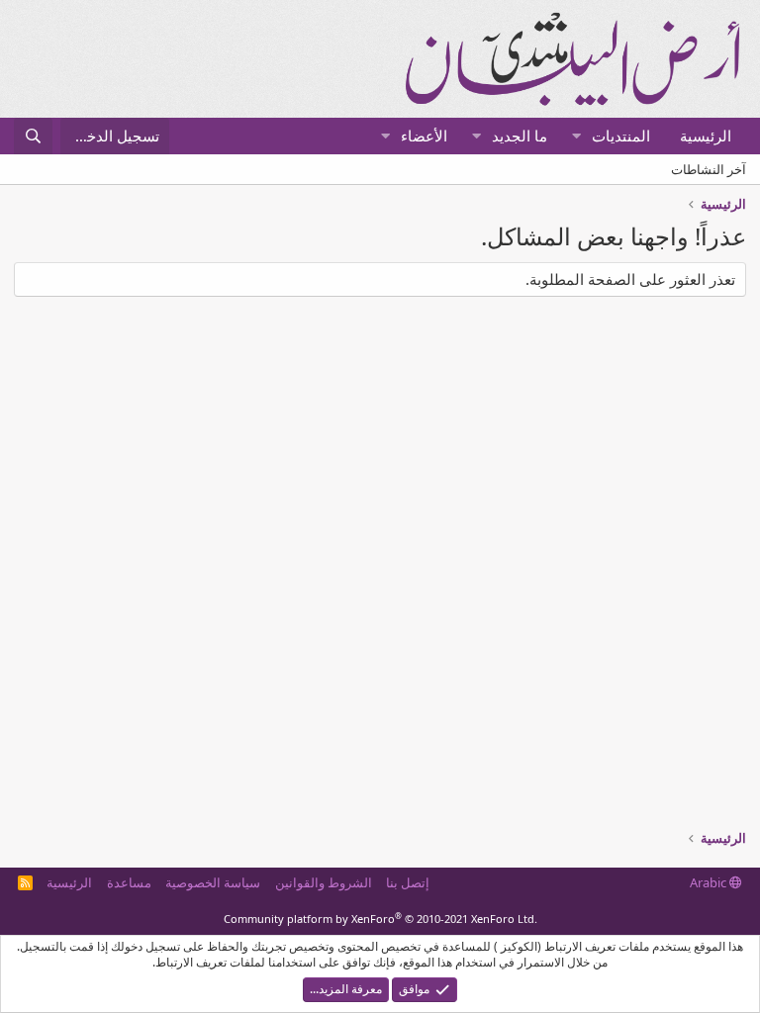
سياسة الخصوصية (212, 882)
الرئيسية (705, 135)
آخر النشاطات (708, 169)
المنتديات (621, 135)
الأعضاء (424, 135)
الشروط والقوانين (323, 882)
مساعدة (129, 882)
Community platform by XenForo (380, 918)
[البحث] (33, 136)
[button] (576, 136)
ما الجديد (519, 135)
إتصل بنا (407, 882)
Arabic (709, 882)
